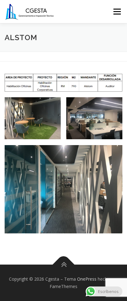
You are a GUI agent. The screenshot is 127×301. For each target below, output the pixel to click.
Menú (117, 11)
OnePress (86, 279)
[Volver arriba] (64, 265)
